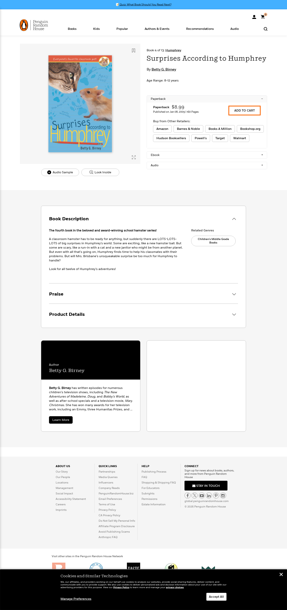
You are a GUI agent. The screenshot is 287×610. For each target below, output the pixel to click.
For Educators (151, 488)
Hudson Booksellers (171, 138)
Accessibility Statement (71, 499)
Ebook (207, 155)
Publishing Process (154, 472)
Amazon (162, 129)
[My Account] (254, 15)
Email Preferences (110, 499)
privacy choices (175, 587)
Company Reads (109, 488)
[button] (72, 28)
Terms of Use (107, 504)
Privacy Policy (107, 510)
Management (64, 488)
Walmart (239, 138)
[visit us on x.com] (195, 495)
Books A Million (220, 129)
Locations (62, 482)
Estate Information (154, 504)
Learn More (62, 421)
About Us (63, 466)
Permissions (149, 499)
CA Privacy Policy (109, 515)
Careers (61, 504)
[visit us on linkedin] (209, 495)
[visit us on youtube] (202, 495)
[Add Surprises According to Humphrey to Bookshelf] (133, 50)
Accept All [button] (216, 597)
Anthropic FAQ (108, 537)
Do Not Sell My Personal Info (117, 521)
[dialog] (143, 589)
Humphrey (173, 50)
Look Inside (102, 172)
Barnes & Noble (188, 129)
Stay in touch (207, 486)
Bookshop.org (250, 129)
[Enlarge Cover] (134, 157)
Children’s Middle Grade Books (213, 240)
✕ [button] (281, 575)
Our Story (62, 472)
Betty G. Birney (164, 69)
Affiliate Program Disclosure (117, 526)
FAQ (144, 477)
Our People (63, 477)
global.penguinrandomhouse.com (206, 501)
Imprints (61, 510)
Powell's (201, 138)
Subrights (148, 493)
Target (220, 138)
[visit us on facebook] (187, 495)
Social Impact (64, 493)
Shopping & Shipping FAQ (159, 482)
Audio (207, 165)
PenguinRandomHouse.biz (116, 493)
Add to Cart (244, 110)
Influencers (106, 482)
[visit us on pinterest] (216, 495)
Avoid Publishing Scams (114, 532)
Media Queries (108, 477)
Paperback (207, 99)
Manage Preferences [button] (76, 599)
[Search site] (265, 29)
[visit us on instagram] (223, 495)
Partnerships (107, 472)
